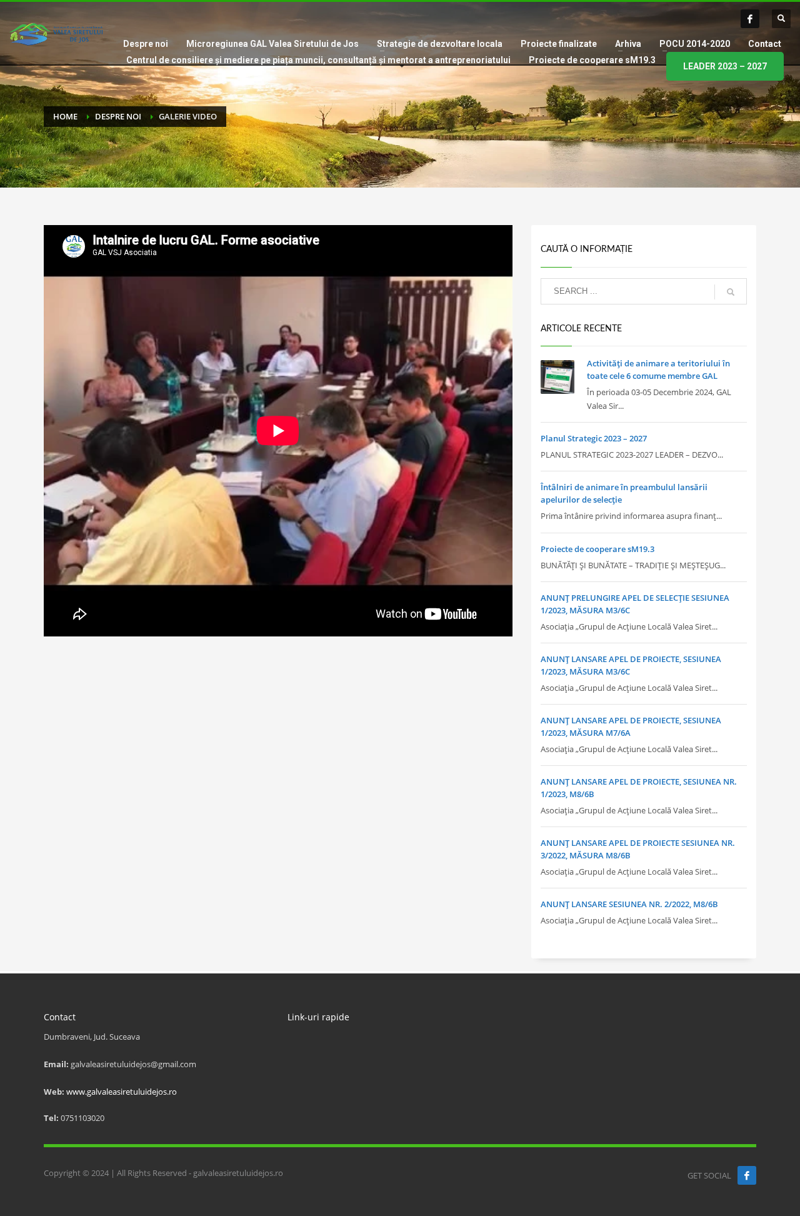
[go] (730, 292)
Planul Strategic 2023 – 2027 (594, 438)
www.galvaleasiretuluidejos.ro (121, 1091)
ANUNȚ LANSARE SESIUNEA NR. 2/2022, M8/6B (629, 904)
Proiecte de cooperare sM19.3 (597, 549)
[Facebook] (750, 18)
